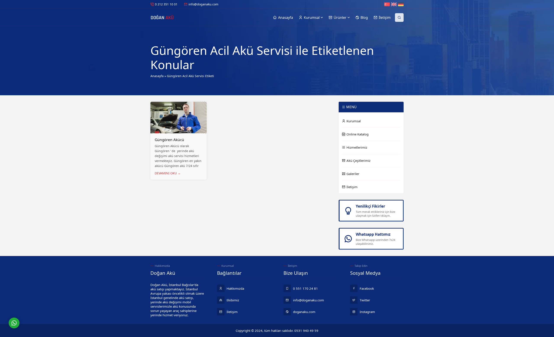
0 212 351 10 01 (166, 4)
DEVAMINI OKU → (168, 173)
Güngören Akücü (169, 139)
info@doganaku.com (203, 4)
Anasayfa (157, 76)
